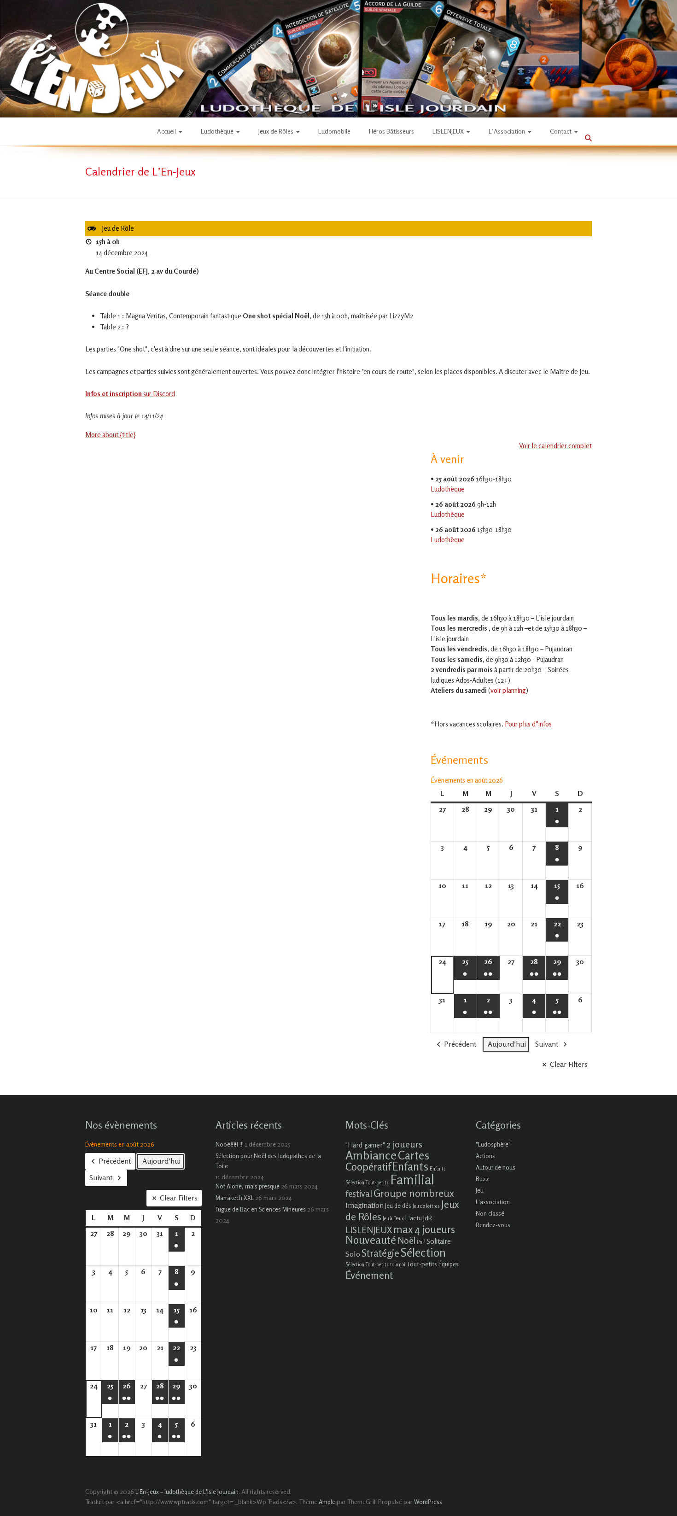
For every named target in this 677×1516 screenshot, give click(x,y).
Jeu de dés (398, 1205)
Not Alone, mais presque (248, 1186)
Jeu (480, 1190)
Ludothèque (217, 131)
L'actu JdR (418, 1218)
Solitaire (438, 1241)
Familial (412, 1179)
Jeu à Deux (393, 1219)
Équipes (448, 1264)
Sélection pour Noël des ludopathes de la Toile (268, 1161)
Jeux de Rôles (275, 131)
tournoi (397, 1265)
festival (358, 1193)
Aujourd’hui (507, 1043)
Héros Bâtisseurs (391, 131)
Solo (352, 1253)
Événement (369, 1275)
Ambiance (371, 1155)
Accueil (166, 131)
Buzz (482, 1178)
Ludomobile (334, 131)
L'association (493, 1202)
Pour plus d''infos (528, 724)
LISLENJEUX (448, 131)
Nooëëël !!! (230, 1144)
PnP (421, 1242)
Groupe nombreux (414, 1193)
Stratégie (380, 1253)
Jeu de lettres (426, 1206)
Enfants (410, 1166)
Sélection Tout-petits (367, 1265)
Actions (485, 1155)
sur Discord (130, 393)
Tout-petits (422, 1264)
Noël (406, 1240)
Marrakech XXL (235, 1197)
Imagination (364, 1205)
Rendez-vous (493, 1225)
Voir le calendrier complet (555, 445)
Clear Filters (569, 1064)
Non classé (490, 1213)
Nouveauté (370, 1240)
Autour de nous (495, 1167)
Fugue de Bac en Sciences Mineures (261, 1209)
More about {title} (110, 434)
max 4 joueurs (424, 1229)
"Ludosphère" (493, 1144)
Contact (561, 131)
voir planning (508, 690)
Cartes (413, 1155)
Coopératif (368, 1166)
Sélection (423, 1252)
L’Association (507, 131)
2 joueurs (404, 1144)
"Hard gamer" (365, 1145)
